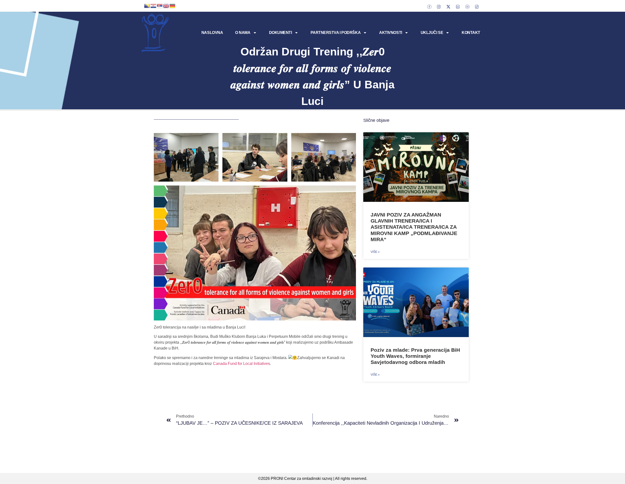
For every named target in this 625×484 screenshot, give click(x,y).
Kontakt (471, 33)
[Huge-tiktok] (477, 6)
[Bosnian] (147, 5)
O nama (242, 33)
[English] (166, 5)
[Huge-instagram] (439, 6)
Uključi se (432, 33)
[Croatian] (153, 5)
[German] (172, 5)
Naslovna (212, 33)
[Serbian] (160, 5)
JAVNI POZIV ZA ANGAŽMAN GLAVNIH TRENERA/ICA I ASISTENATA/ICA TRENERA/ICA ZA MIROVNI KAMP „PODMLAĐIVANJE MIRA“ (414, 227)
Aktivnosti (390, 33)
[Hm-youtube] (467, 6)
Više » (375, 252)
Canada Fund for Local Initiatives (241, 363)
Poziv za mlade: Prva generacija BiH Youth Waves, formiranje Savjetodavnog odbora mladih (415, 356)
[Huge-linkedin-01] (458, 6)
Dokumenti (280, 33)
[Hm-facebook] (429, 6)
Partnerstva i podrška (336, 33)
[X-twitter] (448, 6)
